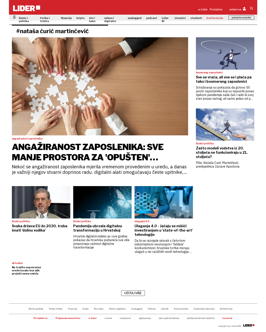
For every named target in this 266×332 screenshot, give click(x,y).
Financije (72, 308)
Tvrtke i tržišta (56, 308)
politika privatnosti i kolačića (201, 318)
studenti (196, 18)
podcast (151, 18)
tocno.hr (227, 318)
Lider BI (165, 19)
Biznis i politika (36, 308)
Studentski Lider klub (204, 308)
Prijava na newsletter (68, 318)
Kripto (86, 308)
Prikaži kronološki (241, 17)
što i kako (92, 19)
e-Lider (203, 9)
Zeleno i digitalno (117, 308)
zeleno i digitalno (110, 19)
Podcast (152, 308)
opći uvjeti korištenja (169, 318)
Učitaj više (133, 293)
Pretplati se (40, 318)
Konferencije (226, 308)
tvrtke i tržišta (45, 19)
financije (66, 18)
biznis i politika (24, 19)
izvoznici (180, 18)
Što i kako (98, 308)
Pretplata (216, 9)
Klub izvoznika (181, 308)
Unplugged (136, 308)
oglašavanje (145, 318)
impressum (125, 318)
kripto (81, 18)
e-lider (92, 318)
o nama (108, 318)
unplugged (135, 18)
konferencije (215, 18)
